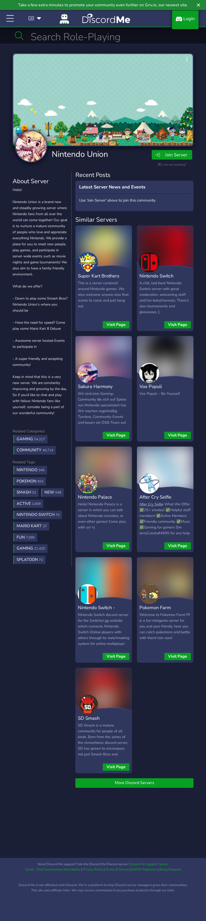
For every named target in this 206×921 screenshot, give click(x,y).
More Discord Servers (134, 783)
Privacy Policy (93, 869)
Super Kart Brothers (98, 276)
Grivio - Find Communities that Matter (52, 869)
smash (26, 492)
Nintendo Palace (95, 497)
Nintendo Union (80, 154)
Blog (163, 869)
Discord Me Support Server (149, 864)
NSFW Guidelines (145, 869)
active (29, 503)
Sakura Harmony (95, 386)
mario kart (32, 526)
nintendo (30, 470)
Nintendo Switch (156, 276)
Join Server (176, 155)
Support (175, 869)
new (52, 492)
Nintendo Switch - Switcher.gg (96, 611)
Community (35, 450)
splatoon (30, 559)
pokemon (30, 481)
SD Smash (88, 718)
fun (26, 537)
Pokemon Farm (155, 607)
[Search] (19, 35)
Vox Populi (150, 386)
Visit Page (116, 324)
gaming (31, 548)
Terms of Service (117, 869)
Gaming (31, 439)
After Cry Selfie (155, 497)
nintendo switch (38, 514)
